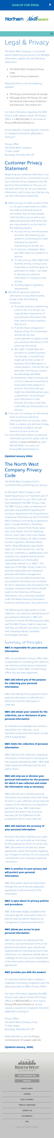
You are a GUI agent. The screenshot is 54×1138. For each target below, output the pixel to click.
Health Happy (27, 1088)
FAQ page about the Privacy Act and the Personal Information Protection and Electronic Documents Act (28, 101)
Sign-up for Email (25, 5)
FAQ (27, 1121)
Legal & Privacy (27, 1099)
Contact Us (27, 1110)
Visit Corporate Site (27, 1076)
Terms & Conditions (27, 1105)
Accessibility (27, 1116)
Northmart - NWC (27, 18)
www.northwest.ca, (31, 442)
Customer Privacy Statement (24, 76)
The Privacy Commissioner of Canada (28, 94)
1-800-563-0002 (22, 119)
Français (27, 1081)
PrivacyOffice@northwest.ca (19, 122)
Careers (27, 1094)
